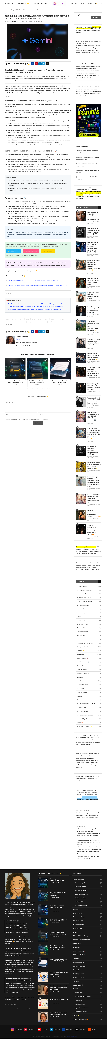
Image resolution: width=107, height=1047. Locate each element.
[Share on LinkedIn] (40, 63)
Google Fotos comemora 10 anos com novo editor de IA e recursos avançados (29, 288)
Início (6, 10)
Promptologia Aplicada (90, 719)
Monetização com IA (89, 681)
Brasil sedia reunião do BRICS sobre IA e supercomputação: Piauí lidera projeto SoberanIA (34, 309)
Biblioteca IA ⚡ (92, 3)
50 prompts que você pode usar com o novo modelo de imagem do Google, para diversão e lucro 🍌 (93, 433)
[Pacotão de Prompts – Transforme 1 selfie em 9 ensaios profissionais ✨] (81, 467)
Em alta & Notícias (89, 628)
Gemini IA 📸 (89, 650)
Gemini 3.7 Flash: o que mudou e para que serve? (59, 973)
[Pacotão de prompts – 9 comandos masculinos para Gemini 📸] (81, 311)
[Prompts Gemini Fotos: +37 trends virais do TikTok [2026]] (81, 283)
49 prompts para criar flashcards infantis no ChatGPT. (59, 1000)
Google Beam (9, 321)
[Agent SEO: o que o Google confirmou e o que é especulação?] (43, 896)
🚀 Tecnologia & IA (13, 251)
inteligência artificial (40, 321)
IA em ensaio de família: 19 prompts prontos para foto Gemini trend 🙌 (93, 356)
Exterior (89, 639)
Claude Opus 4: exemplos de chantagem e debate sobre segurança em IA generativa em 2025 (33, 280)
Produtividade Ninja (90, 605)
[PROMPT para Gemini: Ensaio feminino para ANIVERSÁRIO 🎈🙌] (81, 515)
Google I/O (18, 321)
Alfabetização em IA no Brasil (90, 703)
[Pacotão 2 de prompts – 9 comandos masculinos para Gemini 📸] (81, 451)
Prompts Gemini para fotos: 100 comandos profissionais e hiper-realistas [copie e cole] (92, 247)
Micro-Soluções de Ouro (90, 601)
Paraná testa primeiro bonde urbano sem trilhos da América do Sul (25, 283)
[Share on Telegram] (43, 63)
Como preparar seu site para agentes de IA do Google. (58, 879)
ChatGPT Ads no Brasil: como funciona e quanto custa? (58, 946)
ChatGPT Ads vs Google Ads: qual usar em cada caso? (58, 919)
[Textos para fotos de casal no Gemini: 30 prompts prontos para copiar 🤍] (81, 402)
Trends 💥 (89, 722)
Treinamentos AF (89, 700)
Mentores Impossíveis (89, 673)
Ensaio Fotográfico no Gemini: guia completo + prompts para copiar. (93, 386)
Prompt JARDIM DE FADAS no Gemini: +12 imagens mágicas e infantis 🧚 (93, 498)
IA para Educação (90, 711)
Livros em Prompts (89, 669)
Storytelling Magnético (90, 612)
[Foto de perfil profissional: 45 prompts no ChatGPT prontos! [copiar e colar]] (43, 990)
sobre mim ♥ (74, 3)
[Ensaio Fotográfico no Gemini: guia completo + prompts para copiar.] (81, 388)
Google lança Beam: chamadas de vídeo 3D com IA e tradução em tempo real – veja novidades (35, 306)
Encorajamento (89, 635)
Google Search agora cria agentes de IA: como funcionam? (57, 907)
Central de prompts (89, 586)
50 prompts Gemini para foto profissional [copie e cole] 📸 (93, 295)
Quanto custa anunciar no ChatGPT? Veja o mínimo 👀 (58, 933)
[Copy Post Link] (47, 63)
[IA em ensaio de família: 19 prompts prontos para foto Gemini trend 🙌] (81, 358)
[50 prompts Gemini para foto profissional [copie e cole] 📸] (81, 297)
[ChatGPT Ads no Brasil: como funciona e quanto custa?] (37, 368)
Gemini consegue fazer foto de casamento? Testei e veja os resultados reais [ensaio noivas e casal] (93, 481)
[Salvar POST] (101, 3)
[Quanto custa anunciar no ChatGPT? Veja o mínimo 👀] (15, 368)
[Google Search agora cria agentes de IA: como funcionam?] (43, 910)
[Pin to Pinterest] (36, 63)
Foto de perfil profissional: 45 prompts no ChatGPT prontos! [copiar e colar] (58, 987)
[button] (6, 373)
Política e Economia (89, 684)
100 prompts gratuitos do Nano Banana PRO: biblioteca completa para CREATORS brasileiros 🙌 (93, 326)
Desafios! (89, 616)
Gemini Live (61, 319)
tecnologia (9, 324)
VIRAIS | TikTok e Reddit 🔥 (89, 726)
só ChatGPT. (89, 688)
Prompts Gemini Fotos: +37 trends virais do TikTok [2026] (93, 281)
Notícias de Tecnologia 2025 (56, 321)
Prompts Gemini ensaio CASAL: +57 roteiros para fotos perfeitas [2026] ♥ (93, 231)
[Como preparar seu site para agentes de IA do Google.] (43, 883)
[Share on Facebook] (32, 63)
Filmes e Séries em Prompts (89, 643)
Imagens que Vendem (90, 597)
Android (21, 319)
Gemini (46, 319)
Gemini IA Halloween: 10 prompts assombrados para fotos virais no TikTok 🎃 (93, 529)
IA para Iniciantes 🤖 (89, 658)
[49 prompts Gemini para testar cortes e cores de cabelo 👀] (43, 1017)
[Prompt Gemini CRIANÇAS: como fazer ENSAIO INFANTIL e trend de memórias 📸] (81, 416)
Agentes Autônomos (11, 319)
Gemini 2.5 (53, 319)
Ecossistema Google (89, 624)
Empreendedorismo (89, 631)
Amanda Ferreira (11, 21)
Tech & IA (89, 696)
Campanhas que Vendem (90, 590)
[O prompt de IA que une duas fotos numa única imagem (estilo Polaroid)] (81, 343)
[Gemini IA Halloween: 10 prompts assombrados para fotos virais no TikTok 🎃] (81, 529)
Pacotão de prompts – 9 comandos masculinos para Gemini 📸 (93, 309)
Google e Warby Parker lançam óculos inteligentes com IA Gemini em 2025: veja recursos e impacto (37, 304)
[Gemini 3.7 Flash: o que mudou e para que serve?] (43, 977)
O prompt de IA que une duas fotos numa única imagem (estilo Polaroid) (93, 342)
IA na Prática (89, 654)
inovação (30, 321)
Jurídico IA (89, 665)
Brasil (27, 319)
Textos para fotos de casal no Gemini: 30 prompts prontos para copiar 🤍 (93, 400)
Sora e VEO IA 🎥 (89, 692)
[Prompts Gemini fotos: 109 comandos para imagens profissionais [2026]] (81, 216)
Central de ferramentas (39, 3)
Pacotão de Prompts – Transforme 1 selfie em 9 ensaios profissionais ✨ (94, 465)
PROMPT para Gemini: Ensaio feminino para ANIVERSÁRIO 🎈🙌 (94, 513)
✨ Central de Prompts (30, 251)
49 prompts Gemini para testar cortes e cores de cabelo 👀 (58, 1013)
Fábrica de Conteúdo (90, 594)
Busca (33, 319)
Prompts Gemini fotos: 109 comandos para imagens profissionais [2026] (93, 215)
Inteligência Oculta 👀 (89, 662)
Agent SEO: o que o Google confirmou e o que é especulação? (58, 894)
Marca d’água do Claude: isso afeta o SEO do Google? (58, 960)
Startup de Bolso (90, 609)
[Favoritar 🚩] (23, 360)
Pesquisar (79, 15)
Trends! (83, 3)
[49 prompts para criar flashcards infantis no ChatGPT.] (43, 1004)
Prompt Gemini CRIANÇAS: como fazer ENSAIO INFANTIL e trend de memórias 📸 (93, 416)
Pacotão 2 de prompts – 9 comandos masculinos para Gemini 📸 (92, 450)
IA (24, 321)
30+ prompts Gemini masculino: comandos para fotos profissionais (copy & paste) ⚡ (93, 371)
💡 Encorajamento (47, 251)
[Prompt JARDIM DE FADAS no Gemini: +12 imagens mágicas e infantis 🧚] (81, 499)
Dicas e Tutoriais (89, 620)
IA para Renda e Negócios (90, 715)
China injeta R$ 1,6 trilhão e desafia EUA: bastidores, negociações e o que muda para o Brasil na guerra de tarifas (38, 285)
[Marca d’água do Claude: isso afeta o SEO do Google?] (60, 368)
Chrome (40, 319)
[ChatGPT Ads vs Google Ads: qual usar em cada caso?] (43, 923)
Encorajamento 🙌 (23, 3)
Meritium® (89, 677)
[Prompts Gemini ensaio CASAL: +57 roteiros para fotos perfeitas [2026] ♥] (81, 232)
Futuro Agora (90, 707)
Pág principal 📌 (10, 3)
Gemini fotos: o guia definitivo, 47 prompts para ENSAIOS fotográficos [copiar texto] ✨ (93, 265)
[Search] (99, 3)
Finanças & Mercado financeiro (89, 647)
